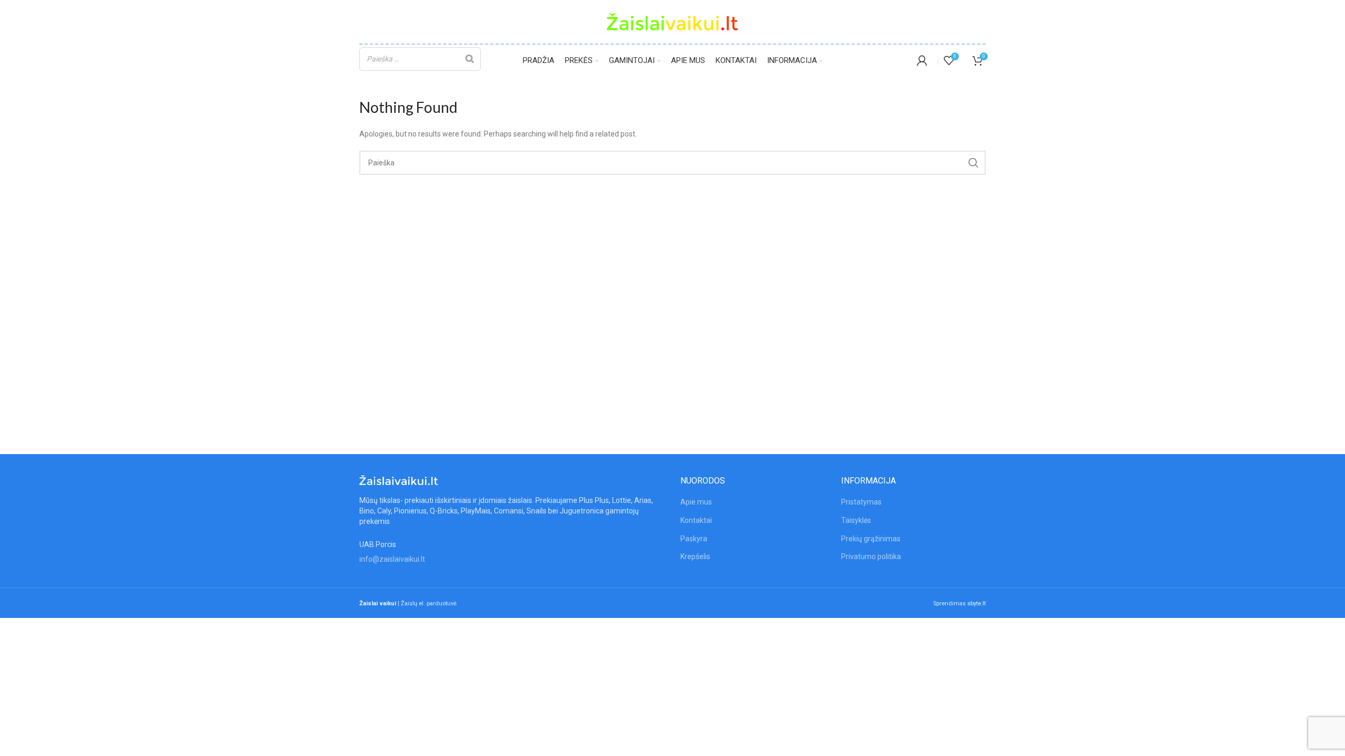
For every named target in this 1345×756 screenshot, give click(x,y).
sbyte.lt (976, 603)
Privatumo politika (871, 556)
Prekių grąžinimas (871, 538)
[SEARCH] (973, 163)
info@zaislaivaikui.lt (392, 559)
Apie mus (696, 502)
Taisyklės (856, 520)
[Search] (469, 59)
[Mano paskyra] (922, 60)
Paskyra (693, 538)
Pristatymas (861, 502)
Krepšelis (695, 556)
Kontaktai (696, 520)
